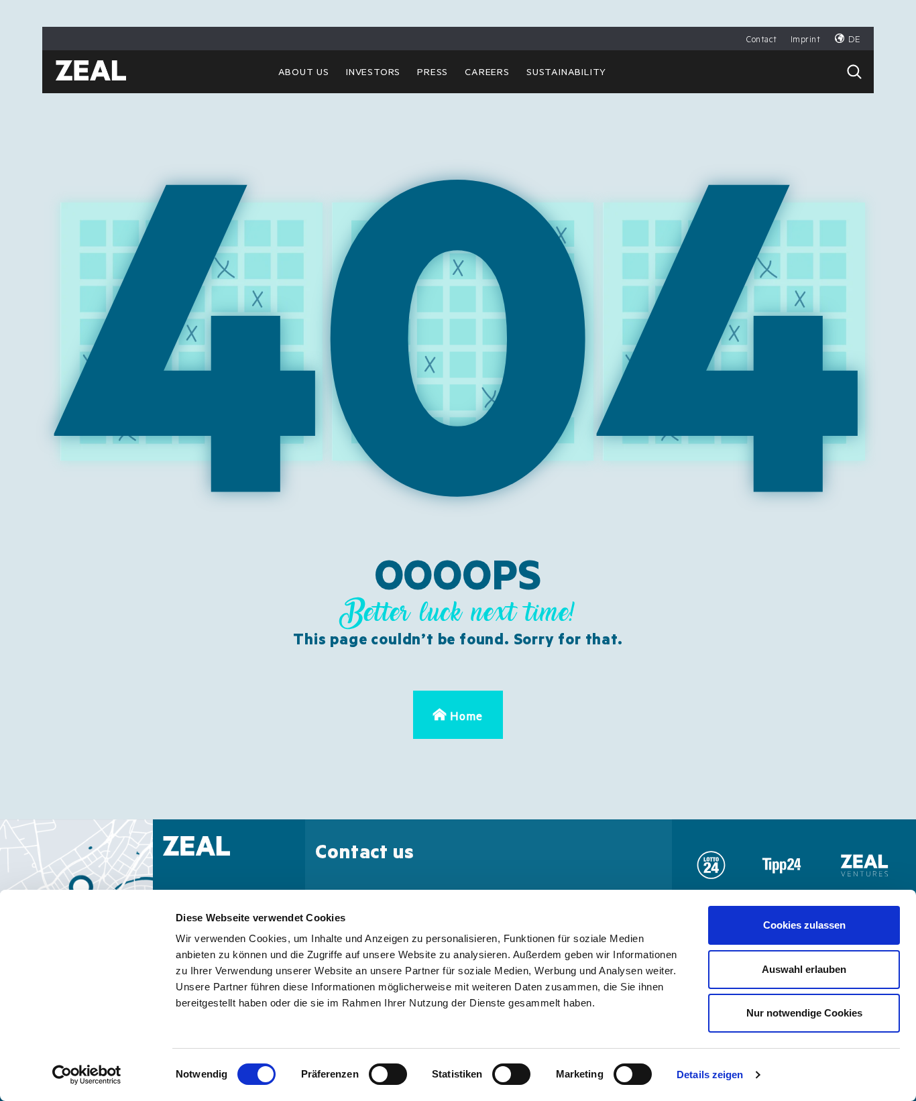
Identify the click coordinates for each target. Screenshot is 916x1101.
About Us (303, 73)
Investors (373, 73)
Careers (487, 73)
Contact (761, 41)
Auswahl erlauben (804, 969)
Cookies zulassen (804, 925)
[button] (854, 71)
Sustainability (566, 73)
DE (854, 41)
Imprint (806, 41)
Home (466, 718)
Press (432, 73)
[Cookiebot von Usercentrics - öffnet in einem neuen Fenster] (87, 1075)
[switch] (388, 1074)
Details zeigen (710, 1074)
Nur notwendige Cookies (804, 1013)
